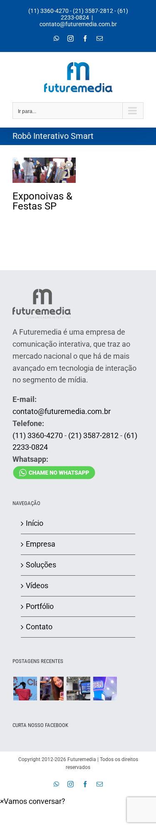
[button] (32, 801)
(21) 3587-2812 (93, 10)
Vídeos (37, 585)
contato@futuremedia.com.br (78, 24)
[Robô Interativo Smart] (44, 170)
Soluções (41, 564)
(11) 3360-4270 (48, 10)
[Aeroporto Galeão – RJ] (78, 688)
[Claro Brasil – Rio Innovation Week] (51, 688)
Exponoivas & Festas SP (44, 160)
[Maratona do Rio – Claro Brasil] (24, 688)
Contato (39, 626)
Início (34, 523)
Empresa (40, 544)
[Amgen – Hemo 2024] (104, 688)
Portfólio (40, 606)
